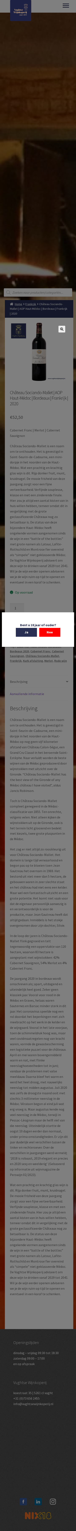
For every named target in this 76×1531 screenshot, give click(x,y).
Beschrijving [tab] (19, 681)
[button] (61, 329)
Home (18, 304)
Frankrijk (30, 304)
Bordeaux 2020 (19, 651)
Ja (26, 632)
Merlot (48, 661)
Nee (50, 632)
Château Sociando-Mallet (42, 656)
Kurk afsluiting (33, 661)
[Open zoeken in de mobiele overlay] (38, 292)
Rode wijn (60, 661)
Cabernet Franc (40, 651)
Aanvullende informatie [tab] (27, 694)
